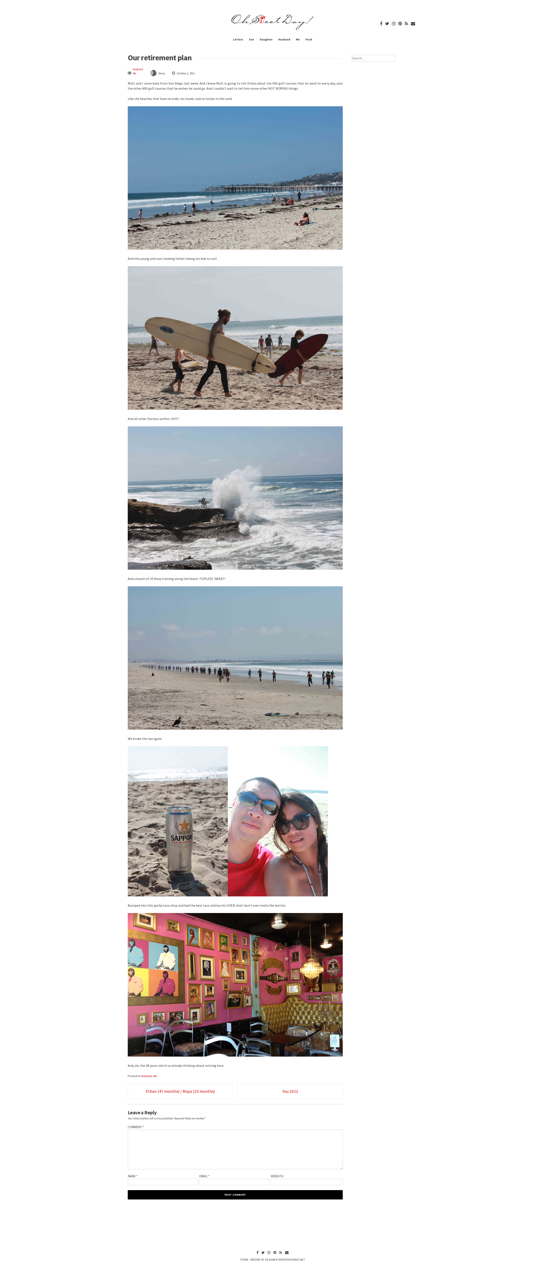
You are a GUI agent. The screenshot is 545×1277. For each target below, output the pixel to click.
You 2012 (290, 1091)
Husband (284, 39)
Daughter (266, 39)
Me (298, 39)
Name (133, 1176)
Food (308, 39)
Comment (136, 1127)
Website (277, 1176)
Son (251, 39)
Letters (238, 39)
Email (204, 1176)
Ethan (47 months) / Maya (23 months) (180, 1091)
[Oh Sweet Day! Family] (272, 29)
